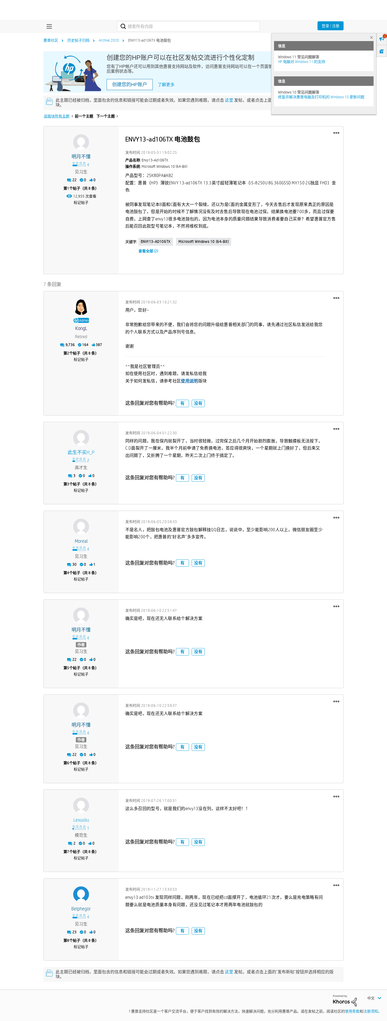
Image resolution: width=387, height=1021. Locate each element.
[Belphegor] (81, 894)
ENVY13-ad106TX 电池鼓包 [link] (149, 40)
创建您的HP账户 (129, 84)
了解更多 (166, 84)
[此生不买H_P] (81, 438)
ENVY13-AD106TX (156, 241)
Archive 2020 (109, 40)
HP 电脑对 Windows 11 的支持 (301, 61)
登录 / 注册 (330, 25)
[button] (336, 133)
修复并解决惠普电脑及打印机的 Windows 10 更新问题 (321, 97)
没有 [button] (198, 403)
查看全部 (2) (148, 251)
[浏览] (47, 26)
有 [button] (182, 403)
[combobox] (188, 26)
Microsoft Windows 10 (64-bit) (203, 241)
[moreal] (81, 527)
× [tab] (371, 37)
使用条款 (352, 1011)
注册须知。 (372, 1011)
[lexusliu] (81, 805)
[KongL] (81, 307)
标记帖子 (81, 202)
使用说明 (189, 381)
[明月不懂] (81, 142)
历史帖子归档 (78, 40)
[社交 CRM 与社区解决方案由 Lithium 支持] (345, 1000)
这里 (229, 100)
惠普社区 (50, 40)
